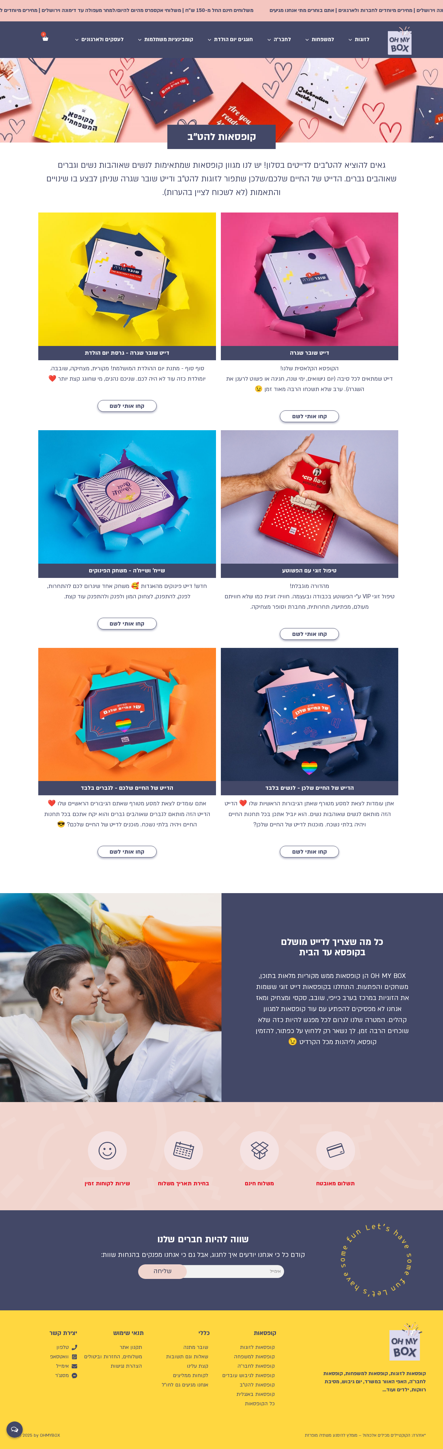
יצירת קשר (63, 1333)
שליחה (162, 1271)
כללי (204, 1333)
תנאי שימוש (128, 1333)
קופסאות (265, 1333)
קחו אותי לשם (309, 416)
